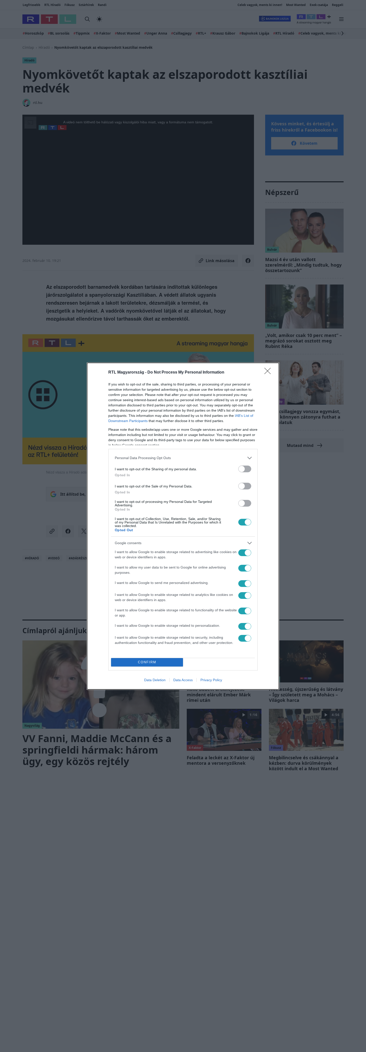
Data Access (183, 680)
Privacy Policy (211, 680)
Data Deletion (155, 680)
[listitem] (183, 458)
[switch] (244, 469)
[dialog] (183, 526)
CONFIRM (147, 662)
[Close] (269, 372)
